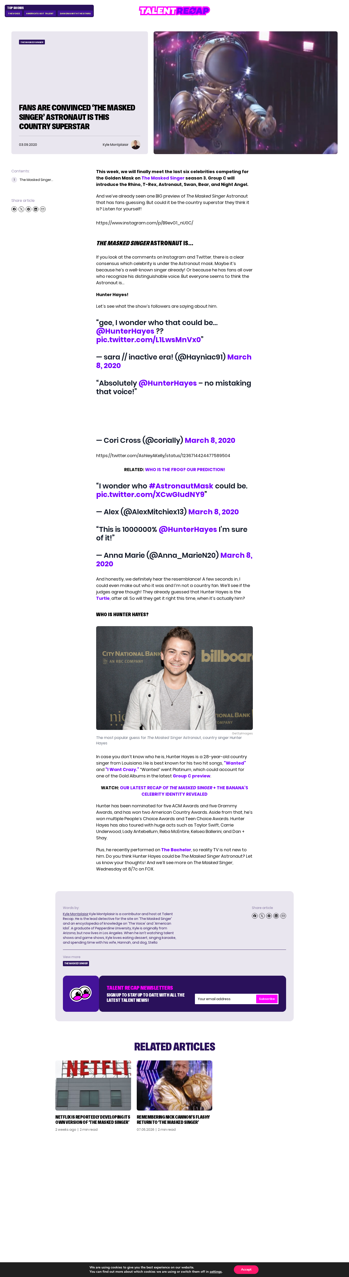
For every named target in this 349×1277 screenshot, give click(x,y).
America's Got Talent (40, 13)
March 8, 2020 (210, 440)
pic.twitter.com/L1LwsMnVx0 (148, 340)
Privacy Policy (302, 1178)
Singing (243, 1170)
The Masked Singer (31, 42)
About (293, 1162)
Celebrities (247, 1185)
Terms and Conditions (310, 1185)
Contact (296, 1170)
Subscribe (267, 999)
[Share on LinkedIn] (35, 209)
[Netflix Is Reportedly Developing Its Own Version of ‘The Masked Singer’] (93, 1085)
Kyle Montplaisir (76, 914)
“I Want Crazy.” (122, 769)
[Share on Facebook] (14, 209)
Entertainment (251, 1178)
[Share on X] (21, 209)
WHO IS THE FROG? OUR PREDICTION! (185, 470)
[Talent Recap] (174, 10)
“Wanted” (235, 763)
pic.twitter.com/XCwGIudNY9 (150, 494)
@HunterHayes (125, 331)
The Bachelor (176, 850)
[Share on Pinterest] (28, 209)
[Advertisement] (174, 417)
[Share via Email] (43, 209)
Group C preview (191, 776)
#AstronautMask (181, 486)
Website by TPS (325, 1219)
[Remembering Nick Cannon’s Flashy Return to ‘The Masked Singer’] (174, 1085)
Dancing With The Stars (75, 13)
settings (216, 1272)
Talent (242, 1162)
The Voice (14, 13)
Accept (246, 1269)
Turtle (103, 598)
